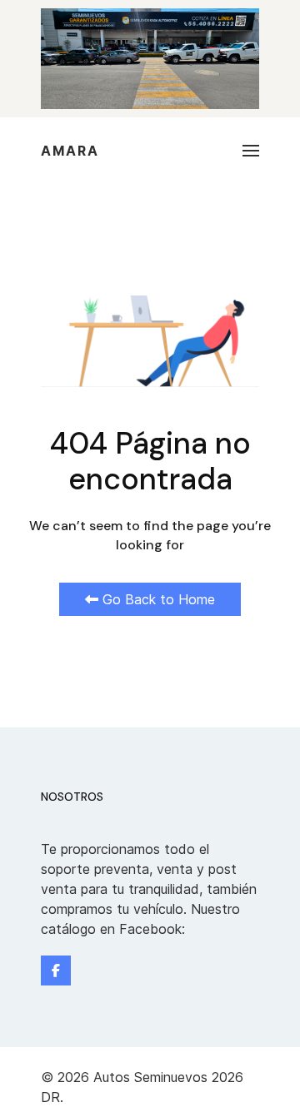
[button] (250, 150)
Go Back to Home (156, 599)
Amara (70, 150)
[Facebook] (56, 970)
